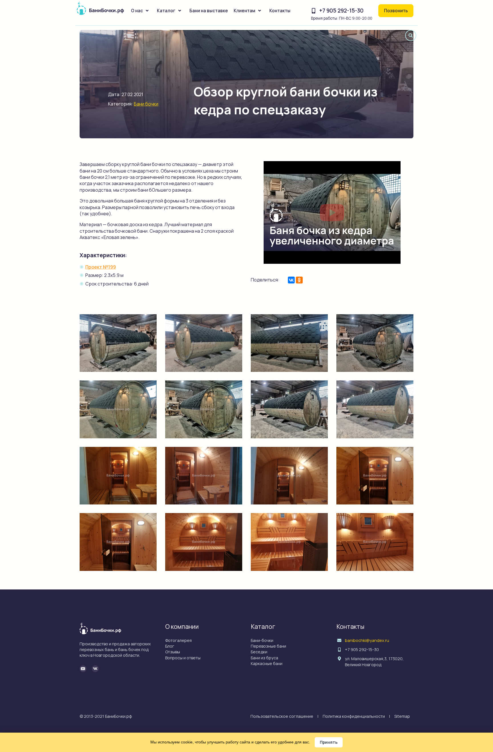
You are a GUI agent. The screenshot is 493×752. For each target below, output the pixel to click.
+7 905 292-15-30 (341, 10)
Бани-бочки (262, 640)
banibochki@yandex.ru (367, 640)
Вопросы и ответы (183, 657)
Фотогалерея (178, 640)
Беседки (259, 651)
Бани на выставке (208, 11)
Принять (329, 742)
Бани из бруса (264, 657)
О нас (137, 11)
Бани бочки (146, 104)
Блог (169, 646)
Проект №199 (100, 267)
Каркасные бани (266, 663)
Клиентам (244, 11)
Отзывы (172, 651)
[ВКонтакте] (291, 280)
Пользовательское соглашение (281, 716)
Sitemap (402, 716)
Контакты (279, 11)
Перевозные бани (268, 646)
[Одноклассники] (299, 280)
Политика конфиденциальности (354, 716)
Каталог (166, 11)
